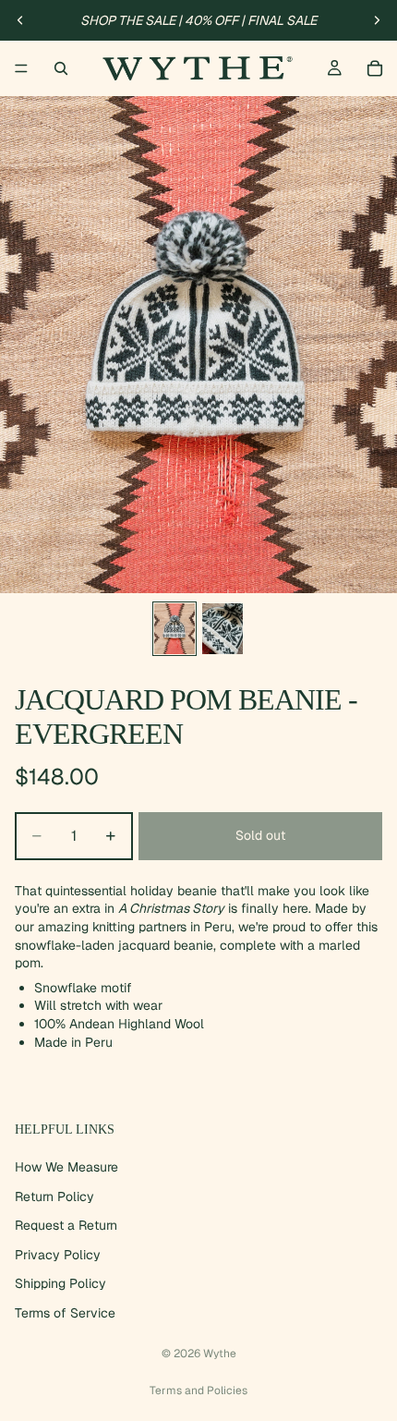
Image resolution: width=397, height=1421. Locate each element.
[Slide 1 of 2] (174, 628)
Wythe (219, 1353)
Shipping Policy (60, 1283)
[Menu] (21, 68)
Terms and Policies (198, 1390)
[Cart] (375, 68)
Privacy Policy (58, 1254)
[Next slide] (376, 20)
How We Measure (66, 1167)
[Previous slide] (20, 20)
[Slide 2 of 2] (222, 628)
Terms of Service (65, 1313)
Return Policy (54, 1195)
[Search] (61, 68)
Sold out (260, 835)
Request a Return (66, 1225)
